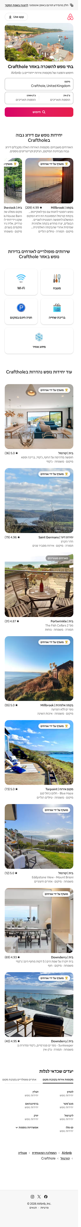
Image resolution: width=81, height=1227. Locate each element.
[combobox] (39, 86)
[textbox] (56, 99)
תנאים (33, 1207)
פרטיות (44, 1207)
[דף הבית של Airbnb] (70, 16)
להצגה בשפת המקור (16, 5)
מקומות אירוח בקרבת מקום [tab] (58, 1079)
